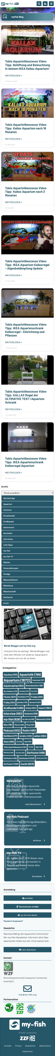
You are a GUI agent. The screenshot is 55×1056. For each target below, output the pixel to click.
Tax (19, 741)
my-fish (12, 719)
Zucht (27, 763)
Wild (38, 747)
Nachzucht (43, 719)
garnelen (22, 702)
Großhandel (13, 707)
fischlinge (23, 697)
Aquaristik (30, 674)
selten (40, 736)
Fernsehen (24, 691)
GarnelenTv (35, 702)
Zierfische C (26, 758)
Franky (37, 697)
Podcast (12, 730)
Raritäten (10, 736)
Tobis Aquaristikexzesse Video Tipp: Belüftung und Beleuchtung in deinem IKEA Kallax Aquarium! (27, 64)
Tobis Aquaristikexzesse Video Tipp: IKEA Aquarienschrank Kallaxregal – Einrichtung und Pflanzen (25, 330)
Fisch (34, 691)
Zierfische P (11, 764)
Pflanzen (19, 725)
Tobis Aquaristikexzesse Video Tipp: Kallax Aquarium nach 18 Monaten (25, 128)
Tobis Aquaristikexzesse (15, 747)
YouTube (20, 753)
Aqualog (10, 674)
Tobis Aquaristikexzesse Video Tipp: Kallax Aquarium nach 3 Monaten (25, 191)
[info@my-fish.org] (27, 988)
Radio (29, 730)
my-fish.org (28, 719)
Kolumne (31, 713)
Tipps (27, 741)
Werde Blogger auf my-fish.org (19, 645)
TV (30, 747)
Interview (13, 713)
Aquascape (38, 680)
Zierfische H (41, 758)
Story (9, 741)
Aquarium (17, 680)
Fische (10, 696)
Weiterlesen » (13, 75)
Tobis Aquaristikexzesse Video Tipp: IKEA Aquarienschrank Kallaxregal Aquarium (25, 462)
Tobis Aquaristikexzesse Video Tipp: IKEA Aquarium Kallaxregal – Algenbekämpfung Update (27, 264)
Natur (8, 725)
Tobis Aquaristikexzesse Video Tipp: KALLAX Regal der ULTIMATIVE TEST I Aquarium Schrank (25, 397)
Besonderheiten (34, 686)
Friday (9, 702)
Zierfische (36, 752)
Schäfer (25, 736)
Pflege (30, 725)
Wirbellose (8, 752)
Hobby (30, 708)
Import (44, 708)
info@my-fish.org (27, 994)
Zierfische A (10, 758)
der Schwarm (10, 691)
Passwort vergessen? (13, 921)
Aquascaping (14, 685)
